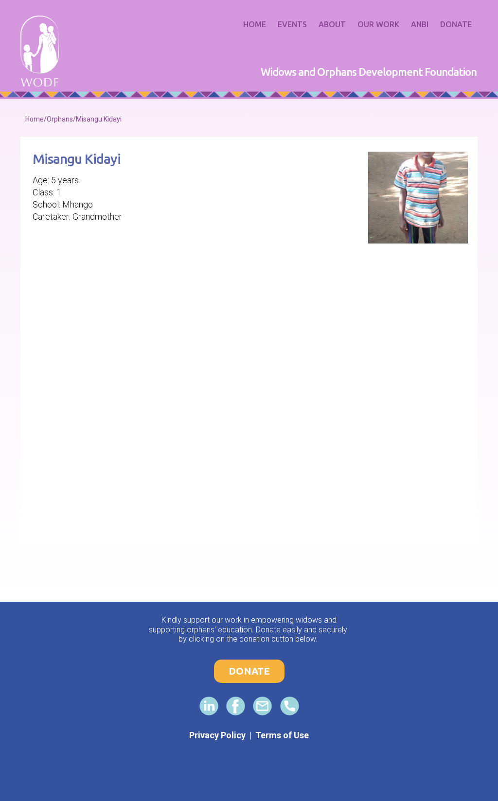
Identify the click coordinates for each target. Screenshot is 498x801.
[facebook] (235, 706)
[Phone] (289, 706)
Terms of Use (282, 735)
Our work (378, 24)
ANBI (419, 24)
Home (254, 24)
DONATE (249, 671)
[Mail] (262, 706)
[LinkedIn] (208, 706)
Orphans (60, 119)
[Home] (39, 51)
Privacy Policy (217, 735)
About (332, 24)
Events (292, 24)
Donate (456, 24)
